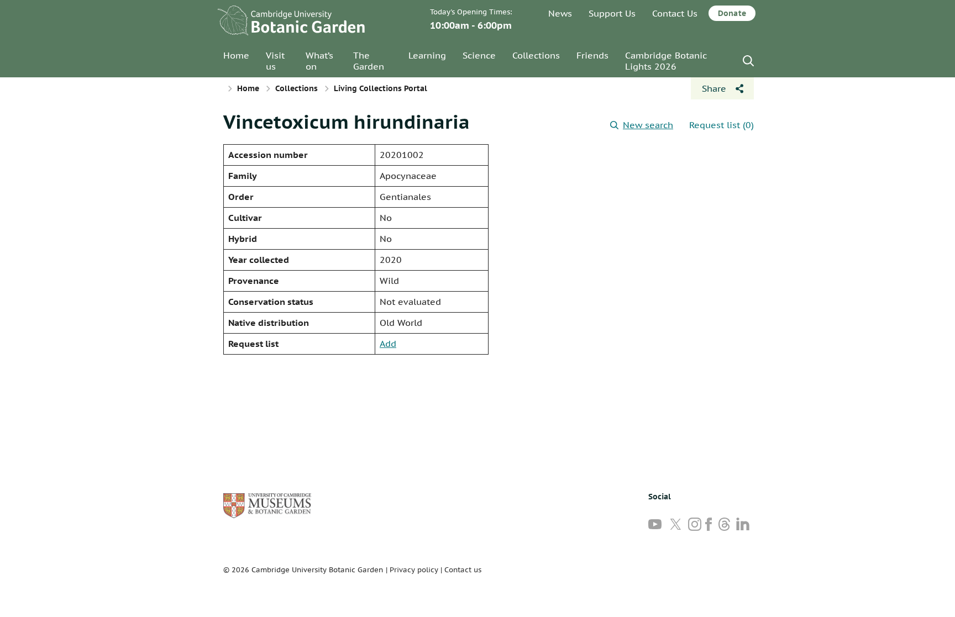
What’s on (319, 61)
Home (236, 55)
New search (648, 124)
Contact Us (674, 13)
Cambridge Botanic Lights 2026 (666, 61)
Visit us (275, 61)
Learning (427, 55)
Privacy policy (414, 569)
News (560, 13)
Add (388, 343)
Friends (592, 55)
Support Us (612, 13)
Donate (732, 13)
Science (479, 55)
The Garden (368, 61)
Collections (536, 55)
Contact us (462, 569)
